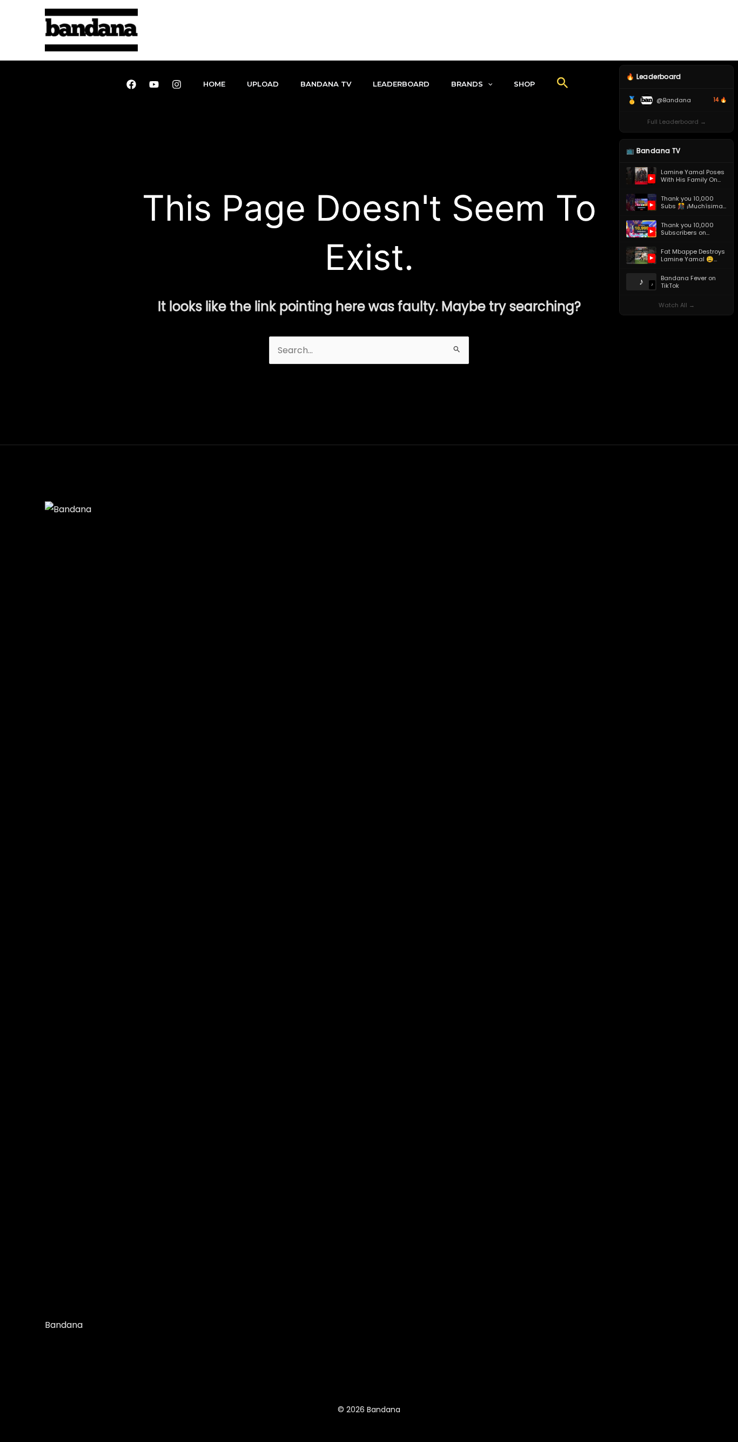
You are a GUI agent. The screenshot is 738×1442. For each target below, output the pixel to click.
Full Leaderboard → (676, 121)
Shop (524, 84)
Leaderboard (401, 84)
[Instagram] (177, 84)
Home (214, 84)
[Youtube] (154, 84)
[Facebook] (131, 84)
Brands (467, 84)
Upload (263, 84)
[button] (488, 84)
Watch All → (677, 305)
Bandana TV (325, 84)
